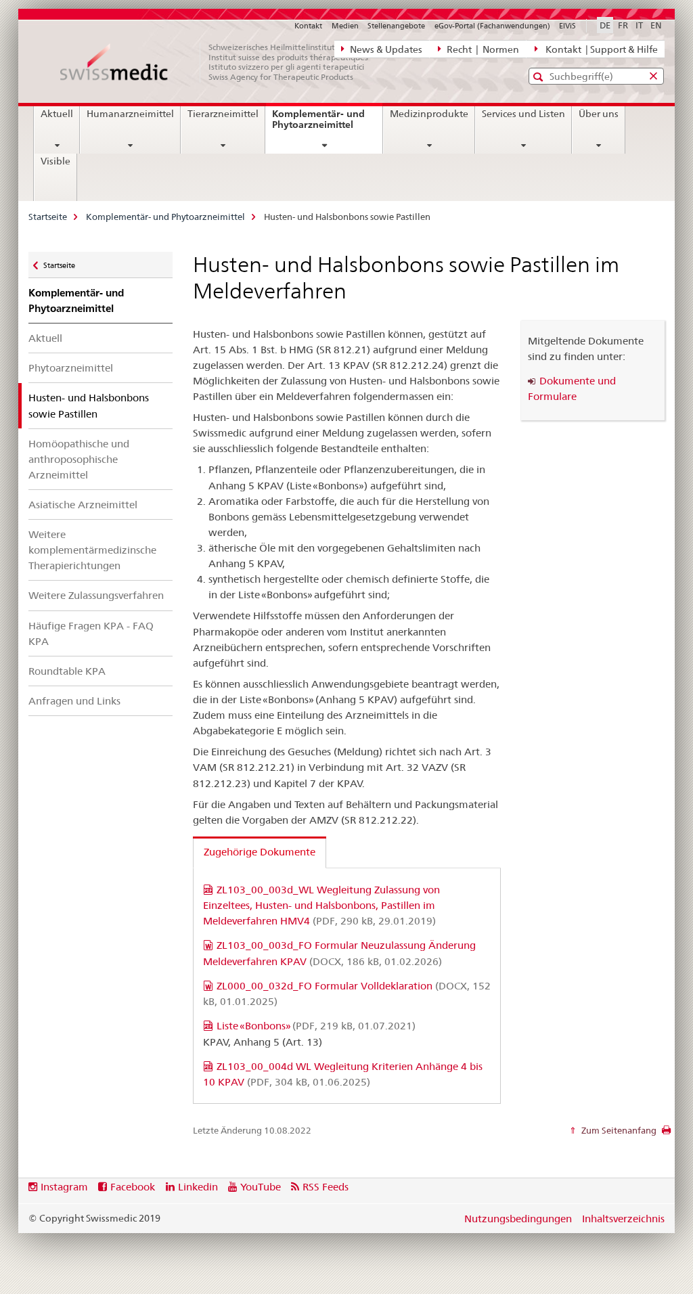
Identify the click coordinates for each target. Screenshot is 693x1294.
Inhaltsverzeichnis (623, 1218)
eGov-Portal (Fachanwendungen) (492, 25)
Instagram (64, 1186)
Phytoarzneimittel (70, 367)
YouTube (260, 1186)
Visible (55, 161)
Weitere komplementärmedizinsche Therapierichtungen (92, 550)
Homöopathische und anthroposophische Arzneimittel (78, 459)
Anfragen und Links (74, 700)
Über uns (599, 113)
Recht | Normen (482, 49)
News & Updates (385, 49)
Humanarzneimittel (130, 113)
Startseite (47, 216)
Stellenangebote (396, 25)
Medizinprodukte (429, 113)
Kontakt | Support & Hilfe (599, 49)
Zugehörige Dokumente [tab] (259, 851)
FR (623, 25)
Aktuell (57, 113)
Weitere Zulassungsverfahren (96, 595)
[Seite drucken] (666, 1133)
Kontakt (308, 25)
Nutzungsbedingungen (518, 1218)
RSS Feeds (326, 1186)
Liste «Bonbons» (316, 1025)
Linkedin (198, 1186)
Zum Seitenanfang (617, 1130)
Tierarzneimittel (223, 113)
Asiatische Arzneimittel (82, 504)
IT (639, 25)
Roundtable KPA (67, 671)
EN (656, 25)
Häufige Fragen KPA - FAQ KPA (91, 633)
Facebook (132, 1186)
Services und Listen (523, 113)
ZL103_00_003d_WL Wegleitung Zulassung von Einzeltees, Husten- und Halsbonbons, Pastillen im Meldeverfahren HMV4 (321, 905)
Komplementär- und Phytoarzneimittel (327, 124)
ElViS (567, 25)
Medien (345, 25)
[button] (540, 76)
